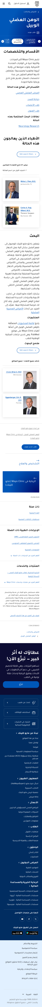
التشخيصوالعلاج (30, 41)
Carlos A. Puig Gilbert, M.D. (26, 209)
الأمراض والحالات (30, 12)
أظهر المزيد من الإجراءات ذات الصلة (26, 556)
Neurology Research (29, 126)
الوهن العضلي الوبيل (28, 636)
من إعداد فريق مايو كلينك (30, 428)
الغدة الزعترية (34, 513)
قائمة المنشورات (25, 323)
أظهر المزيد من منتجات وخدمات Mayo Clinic (23, 582)
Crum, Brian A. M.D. (13, 372)
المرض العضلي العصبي (27, 93)
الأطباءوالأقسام (18, 41)
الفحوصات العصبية (32, 550)
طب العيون (33, 111)
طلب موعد (32, 33)
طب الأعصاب (32, 105)
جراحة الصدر (33, 99)
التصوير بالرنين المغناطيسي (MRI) (26, 537)
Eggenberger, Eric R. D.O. (13, 399)
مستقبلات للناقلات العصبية (28, 519)
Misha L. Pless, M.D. (28, 182)
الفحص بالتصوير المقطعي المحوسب (25, 543)
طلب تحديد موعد (30, 447)
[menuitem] (30, 41)
